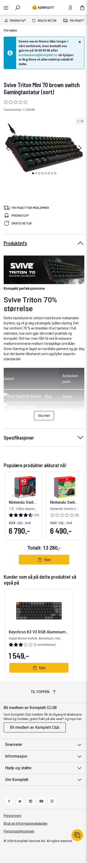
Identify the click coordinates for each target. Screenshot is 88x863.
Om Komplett (16, 779)
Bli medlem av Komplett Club (34, 727)
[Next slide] (80, 148)
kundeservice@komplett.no (38, 55)
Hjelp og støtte (18, 768)
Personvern (13, 816)
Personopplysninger (19, 831)
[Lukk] (79, 42)
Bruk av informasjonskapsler (26, 823)
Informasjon (16, 756)
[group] (44, 147)
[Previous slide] (7, 148)
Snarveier (13, 744)
